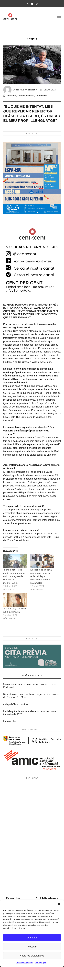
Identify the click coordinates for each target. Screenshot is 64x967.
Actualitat (11, 95)
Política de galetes (24, 963)
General (30, 95)
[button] (59, 904)
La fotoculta (9, 721)
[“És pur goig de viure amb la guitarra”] (15, 600)
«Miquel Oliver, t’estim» (15, 704)
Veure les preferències (32, 955)
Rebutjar (32, 946)
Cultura (21, 95)
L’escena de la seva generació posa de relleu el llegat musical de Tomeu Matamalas (41, 576)
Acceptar (32, 937)
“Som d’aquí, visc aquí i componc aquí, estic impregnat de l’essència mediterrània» (14, 576)
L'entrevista (41, 95)
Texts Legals (40, 963)
